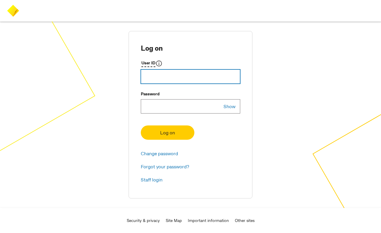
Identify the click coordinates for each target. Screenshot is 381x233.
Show (229, 106)
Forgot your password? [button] (165, 166)
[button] (152, 63)
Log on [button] (167, 132)
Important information (208, 220)
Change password (159, 153)
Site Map (174, 220)
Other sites (244, 220)
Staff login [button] (152, 179)
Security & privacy (143, 220)
